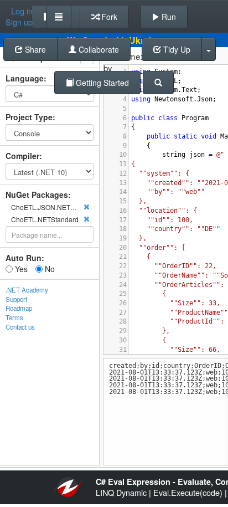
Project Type (29, 116)
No (49, 268)
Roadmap (19, 308)
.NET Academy (27, 289)
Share (34, 49)
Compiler (22, 155)
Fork (108, 16)
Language (25, 78)
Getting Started (101, 82)
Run (167, 16)
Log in (22, 11)
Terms (14, 317)
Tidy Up (175, 49)
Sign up (19, 22)
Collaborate (97, 49)
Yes (20, 268)
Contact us (20, 326)
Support (16, 299)
